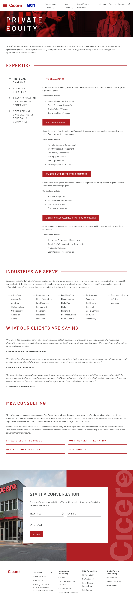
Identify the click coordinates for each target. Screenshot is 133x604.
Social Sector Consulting (83, 5)
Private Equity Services (24, 440)
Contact (121, 4)
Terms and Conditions (42, 572)
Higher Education (114, 581)
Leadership (101, 4)
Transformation (64, 588)
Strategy (61, 577)
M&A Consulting (68, 5)
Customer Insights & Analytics (66, 583)
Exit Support (78, 449)
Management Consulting (50, 5)
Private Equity (88, 574)
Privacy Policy (39, 576)
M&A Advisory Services (23, 449)
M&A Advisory (88, 578)
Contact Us (38, 580)
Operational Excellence (68, 592)
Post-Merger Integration (87, 440)
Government (112, 585)
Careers (112, 4)
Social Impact (112, 577)
